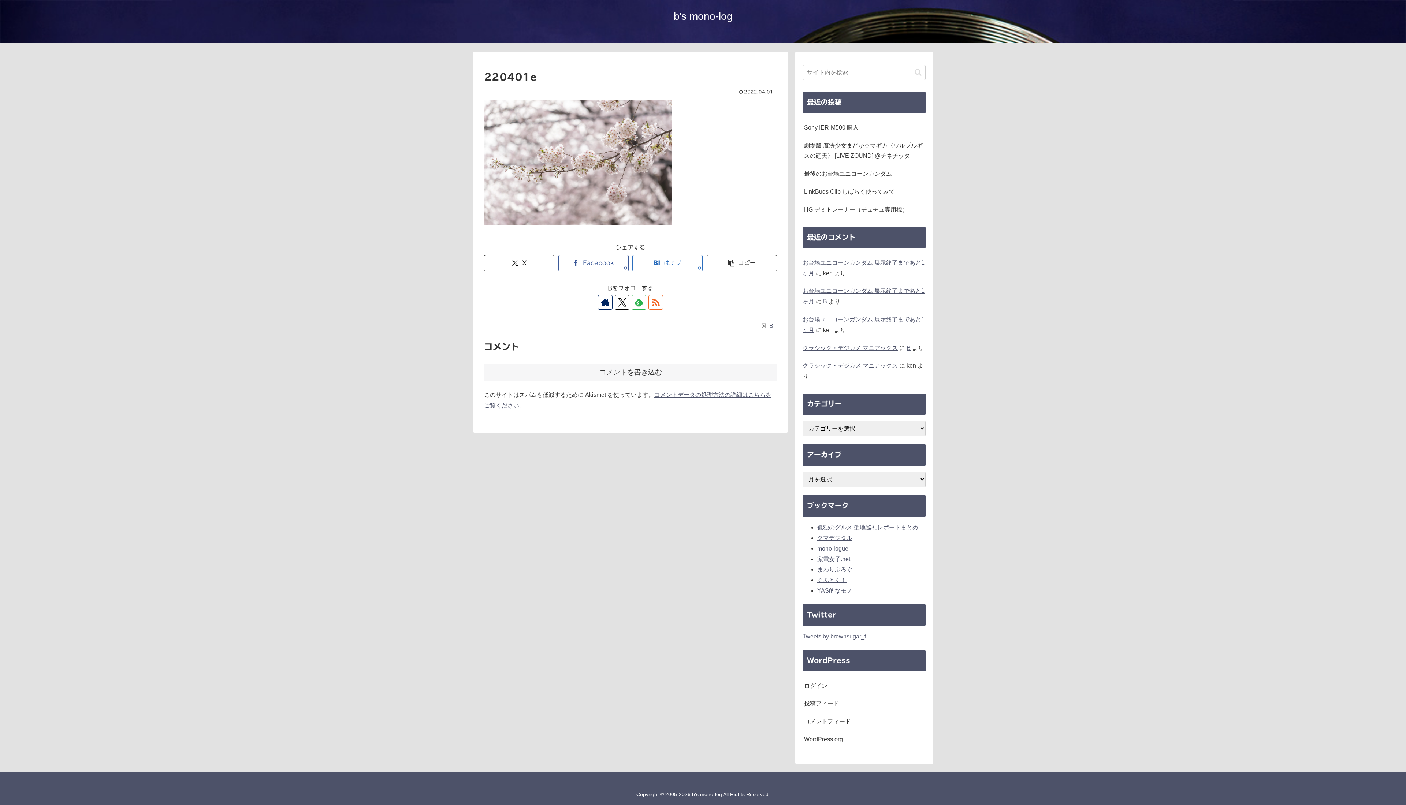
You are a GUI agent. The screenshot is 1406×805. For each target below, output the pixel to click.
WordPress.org (823, 739)
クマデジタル (834, 538)
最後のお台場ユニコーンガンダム (848, 174)
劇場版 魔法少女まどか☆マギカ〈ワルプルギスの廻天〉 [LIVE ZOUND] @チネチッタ (863, 150)
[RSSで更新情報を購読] (655, 302)
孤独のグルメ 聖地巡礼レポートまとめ (867, 527)
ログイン (815, 686)
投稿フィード (821, 703)
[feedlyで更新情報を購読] (639, 302)
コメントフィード (827, 721)
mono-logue (832, 548)
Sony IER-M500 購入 (831, 127)
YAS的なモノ (834, 591)
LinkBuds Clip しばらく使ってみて (849, 192)
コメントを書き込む (630, 372)
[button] (742, 263)
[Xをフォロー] (622, 302)
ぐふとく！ (832, 580)
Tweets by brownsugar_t (834, 636)
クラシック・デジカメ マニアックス (850, 348)
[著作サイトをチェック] (605, 302)
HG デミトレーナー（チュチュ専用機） (856, 209)
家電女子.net (833, 559)
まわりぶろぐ (834, 569)
